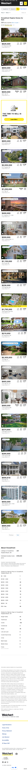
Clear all (23, 12)
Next (18, 535)
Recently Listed (8, 25)
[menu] (25, 3)
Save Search (23, 9)
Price (2, 12)
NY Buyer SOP (6, 743)
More (7, 12)
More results (15, 22)
